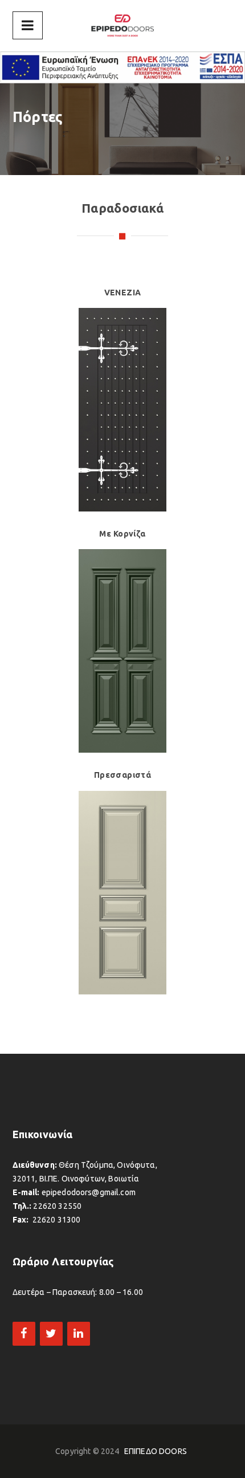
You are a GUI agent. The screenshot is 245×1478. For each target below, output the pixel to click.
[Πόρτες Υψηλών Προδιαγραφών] (122, 25)
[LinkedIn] (78, 1334)
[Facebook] (24, 1334)
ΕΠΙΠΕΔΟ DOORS (155, 1451)
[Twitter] (51, 1334)
